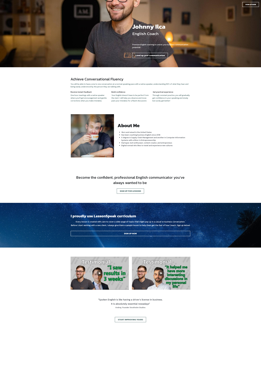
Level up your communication (150, 55)
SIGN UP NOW (250, 4)
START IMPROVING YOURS (130, 319)
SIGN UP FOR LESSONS (130, 191)
